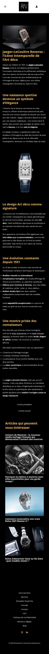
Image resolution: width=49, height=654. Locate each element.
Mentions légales (24, 622)
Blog (24, 626)
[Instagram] (22, 632)
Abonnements (24, 593)
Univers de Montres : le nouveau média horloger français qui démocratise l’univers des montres (24, 437)
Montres (24, 597)
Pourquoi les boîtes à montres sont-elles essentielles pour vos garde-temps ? (24, 479)
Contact (24, 609)
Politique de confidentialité (24, 617)
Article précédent (24, 404)
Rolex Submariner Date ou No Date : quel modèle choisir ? (24, 559)
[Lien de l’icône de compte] (37, 6)
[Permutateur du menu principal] (5, 6)
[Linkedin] (27, 632)
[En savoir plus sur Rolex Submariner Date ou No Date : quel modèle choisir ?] (24, 541)
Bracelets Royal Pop (24, 601)
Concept (24, 605)
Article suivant (24, 411)
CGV (24, 613)
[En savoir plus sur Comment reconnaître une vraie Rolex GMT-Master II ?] (24, 501)
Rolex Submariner (19, 333)
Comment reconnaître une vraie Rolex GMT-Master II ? (22, 519)
